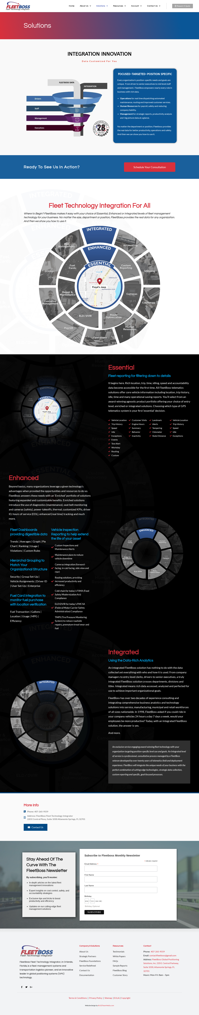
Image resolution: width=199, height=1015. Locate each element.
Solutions (100, 6)
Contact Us (152, 6)
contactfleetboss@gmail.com (162, 955)
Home (71, 6)
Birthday (88, 896)
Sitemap (108, 998)
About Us (84, 6)
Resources (118, 6)
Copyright (125, 998)
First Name (89, 875)
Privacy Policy (96, 998)
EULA (116, 998)
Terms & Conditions (78, 998)
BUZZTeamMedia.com (106, 1005)
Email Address (91, 864)
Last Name (89, 885)
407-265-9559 (157, 951)
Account (135, 6)
